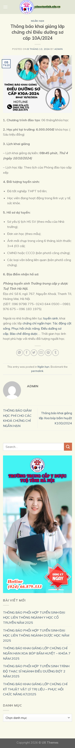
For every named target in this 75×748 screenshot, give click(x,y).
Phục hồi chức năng (25, 328)
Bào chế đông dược (24, 334)
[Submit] (68, 446)
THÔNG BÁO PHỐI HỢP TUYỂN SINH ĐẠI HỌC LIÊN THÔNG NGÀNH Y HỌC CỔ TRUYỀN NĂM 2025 (34, 617)
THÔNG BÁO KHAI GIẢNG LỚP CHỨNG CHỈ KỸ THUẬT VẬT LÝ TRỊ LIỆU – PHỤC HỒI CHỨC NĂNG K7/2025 (35, 689)
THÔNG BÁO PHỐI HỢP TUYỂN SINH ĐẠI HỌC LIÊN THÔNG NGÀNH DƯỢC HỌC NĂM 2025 (36, 635)
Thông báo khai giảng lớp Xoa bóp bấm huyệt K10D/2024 (55, 418)
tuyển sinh (50, 318)
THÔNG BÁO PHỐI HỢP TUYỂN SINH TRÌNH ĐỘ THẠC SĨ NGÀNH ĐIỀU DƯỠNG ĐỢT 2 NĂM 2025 (36, 671)
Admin (58, 49)
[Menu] (5, 7)
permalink (37, 371)
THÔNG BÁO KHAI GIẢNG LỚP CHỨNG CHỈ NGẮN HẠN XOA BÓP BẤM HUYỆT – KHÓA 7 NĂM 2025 (36, 653)
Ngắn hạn (37, 21)
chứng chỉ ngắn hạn (37, 323)
